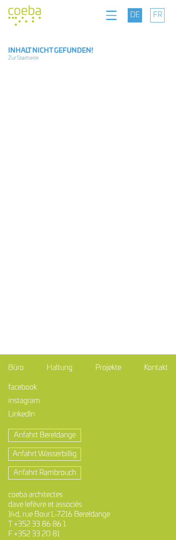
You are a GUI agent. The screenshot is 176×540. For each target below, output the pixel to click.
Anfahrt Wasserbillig (45, 454)
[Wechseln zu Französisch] (157, 15)
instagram (24, 401)
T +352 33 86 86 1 (37, 524)
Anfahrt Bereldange (45, 435)
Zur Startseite (23, 58)
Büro (16, 368)
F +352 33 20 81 (34, 534)
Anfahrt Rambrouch (45, 473)
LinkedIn (21, 414)
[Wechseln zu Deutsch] (135, 15)
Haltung (59, 368)
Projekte (108, 368)
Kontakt (156, 368)
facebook (22, 387)
